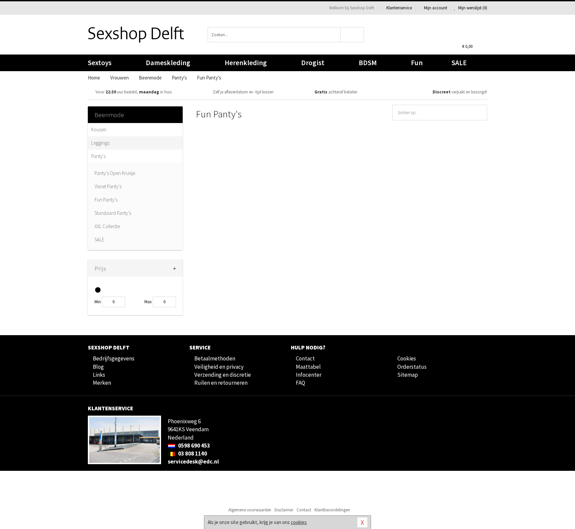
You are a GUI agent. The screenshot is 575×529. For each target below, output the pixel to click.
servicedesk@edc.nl (193, 461)
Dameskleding (168, 62)
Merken (102, 382)
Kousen (98, 129)
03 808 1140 (192, 453)
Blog (98, 366)
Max (148, 302)
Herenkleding (246, 62)
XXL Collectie (107, 226)
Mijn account (435, 8)
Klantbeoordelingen (332, 510)
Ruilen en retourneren (221, 382)
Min (98, 302)
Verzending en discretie (222, 374)
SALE (459, 62)
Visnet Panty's (108, 186)
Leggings (100, 143)
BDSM (368, 62)
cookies (299, 522)
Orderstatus (412, 366)
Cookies (406, 358)
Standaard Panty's (113, 213)
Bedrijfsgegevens (113, 358)
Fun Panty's (106, 200)
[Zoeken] (352, 34)
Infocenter (308, 374)
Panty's (98, 156)
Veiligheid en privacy (219, 366)
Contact (305, 358)
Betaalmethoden (214, 358)
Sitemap (407, 374)
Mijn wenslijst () (472, 8)
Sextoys (99, 62)
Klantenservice (399, 8)
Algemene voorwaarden (249, 510)
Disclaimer (284, 510)
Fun (417, 62)
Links (99, 374)
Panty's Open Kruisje (115, 173)
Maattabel (308, 366)
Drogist (312, 62)
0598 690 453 (193, 445)
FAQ (300, 382)
